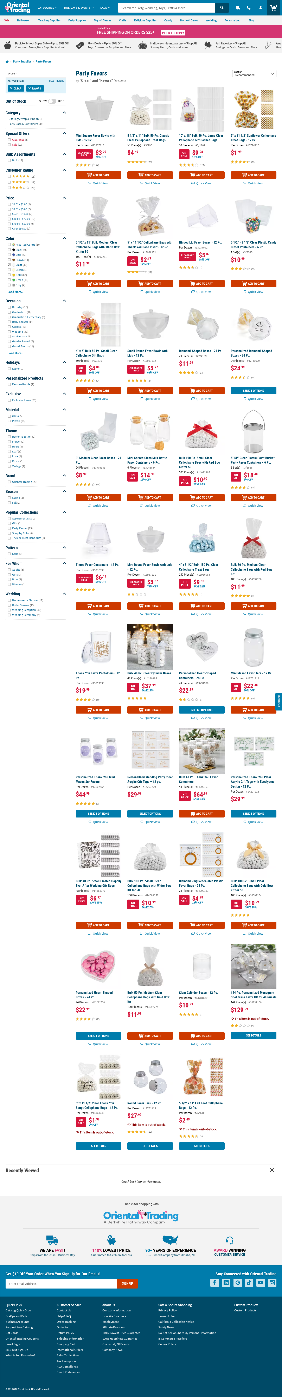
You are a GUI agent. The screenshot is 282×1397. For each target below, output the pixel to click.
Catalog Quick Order (19, 1310)
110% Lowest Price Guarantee (121, 1333)
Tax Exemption (66, 1361)
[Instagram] (272, 1283)
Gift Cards (12, 1333)
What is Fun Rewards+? (20, 1355)
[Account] (260, 7)
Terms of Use (166, 1316)
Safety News (166, 1327)
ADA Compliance (67, 1367)
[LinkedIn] (226, 1283)
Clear (17, 88)
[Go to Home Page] (7, 62)
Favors (36, 88)
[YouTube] (260, 1283)
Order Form (64, 1327)
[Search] (222, 8)
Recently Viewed (22, 1170)
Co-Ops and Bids (16, 1316)
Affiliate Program (113, 1327)
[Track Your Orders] (238, 7)
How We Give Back (114, 1316)
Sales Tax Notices (68, 1355)
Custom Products (245, 1310)
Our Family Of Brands (115, 1344)
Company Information (116, 1310)
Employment (110, 1322)
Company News (112, 1350)
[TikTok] (249, 1283)
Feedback (278, 702)
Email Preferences (68, 1372)
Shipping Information (70, 1338)
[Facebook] (214, 1283)
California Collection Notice (176, 1322)
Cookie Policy (167, 1344)
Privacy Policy (167, 1310)
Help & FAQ (64, 1316)
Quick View (100, 183)
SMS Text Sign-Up (17, 1350)
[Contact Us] (249, 7)
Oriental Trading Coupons (22, 1338)
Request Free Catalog (19, 1327)
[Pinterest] (237, 1283)
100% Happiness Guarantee (119, 1338)
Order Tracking (66, 1322)
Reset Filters (56, 81)
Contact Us (64, 1310)
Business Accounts (17, 1322)
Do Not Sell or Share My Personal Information (187, 1333)
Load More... (16, 292)
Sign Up (127, 1283)
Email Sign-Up (15, 1344)
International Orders (70, 1350)
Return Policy (65, 1333)
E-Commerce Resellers (172, 1338)
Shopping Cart (66, 1344)
